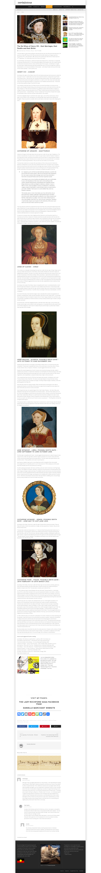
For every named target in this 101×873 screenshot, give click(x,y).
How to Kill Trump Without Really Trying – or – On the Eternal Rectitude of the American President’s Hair (76, 34)
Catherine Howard (33, 720)
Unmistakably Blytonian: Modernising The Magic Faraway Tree (76, 17)
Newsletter (80, 9)
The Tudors (26, 721)
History (49, 6)
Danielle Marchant (22, 50)
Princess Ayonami (51, 865)
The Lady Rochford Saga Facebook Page (39, 703)
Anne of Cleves (26, 720)
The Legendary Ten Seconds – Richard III (29, 735)
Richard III (67, 6)
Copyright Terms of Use (70, 9)
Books (43, 6)
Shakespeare (57, 6)
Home (30, 6)
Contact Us (61, 9)
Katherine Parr (20, 721)
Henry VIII (40, 720)
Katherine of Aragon (52, 720)
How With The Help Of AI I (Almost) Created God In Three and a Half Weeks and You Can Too (76, 39)
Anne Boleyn (20, 720)
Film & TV (36, 6)
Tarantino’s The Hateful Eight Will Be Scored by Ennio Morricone (49, 735)
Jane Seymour (45, 720)
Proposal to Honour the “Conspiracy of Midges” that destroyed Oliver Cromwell (76, 28)
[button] (72, 7)
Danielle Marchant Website (39, 708)
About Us (55, 9)
